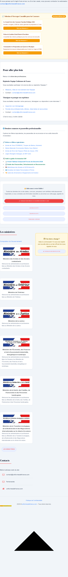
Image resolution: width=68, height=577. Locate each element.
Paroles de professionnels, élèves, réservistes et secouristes (26, 109)
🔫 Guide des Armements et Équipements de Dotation (21, 173)
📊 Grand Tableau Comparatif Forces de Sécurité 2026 (24, 161)
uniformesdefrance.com (14, 489)
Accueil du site (34, 207)
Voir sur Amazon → (22, 28)
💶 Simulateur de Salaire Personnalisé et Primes (19, 170)
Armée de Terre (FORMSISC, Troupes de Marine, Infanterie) (23, 145)
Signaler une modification (52, 251)
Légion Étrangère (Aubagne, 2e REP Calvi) (18, 154)
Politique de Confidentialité (34, 500)
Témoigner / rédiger (34, 219)
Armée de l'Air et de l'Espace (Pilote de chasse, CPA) (21, 151)
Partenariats (10, 482)
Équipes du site (34, 213)
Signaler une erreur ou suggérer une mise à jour (35, 200)
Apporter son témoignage (14, 106)
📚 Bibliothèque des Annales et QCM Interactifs (19, 167)
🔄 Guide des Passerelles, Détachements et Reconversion (25, 164)
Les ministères (9, 449)
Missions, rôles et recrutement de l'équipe (20, 90)
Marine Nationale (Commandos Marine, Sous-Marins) (21, 148)
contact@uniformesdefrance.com (12, 4)
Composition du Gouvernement (11, 241)
